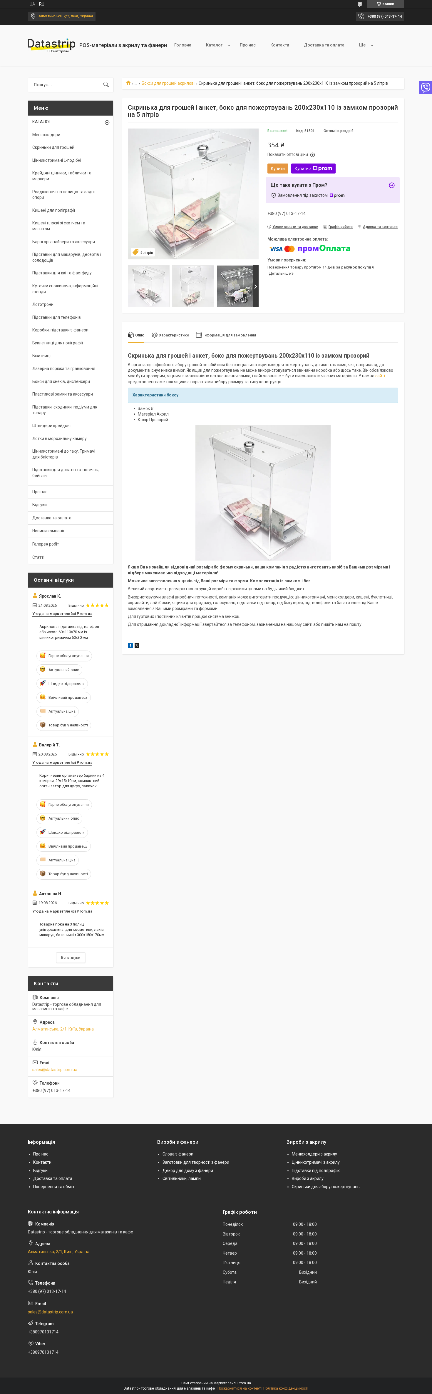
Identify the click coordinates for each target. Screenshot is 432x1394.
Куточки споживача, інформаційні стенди (65, 289)
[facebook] (130, 646)
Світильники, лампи (182, 1178)
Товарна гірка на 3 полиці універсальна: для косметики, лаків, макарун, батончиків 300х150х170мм (72, 929)
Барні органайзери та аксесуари (63, 241)
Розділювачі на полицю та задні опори (63, 194)
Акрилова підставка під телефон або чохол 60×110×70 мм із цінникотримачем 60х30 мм (69, 631)
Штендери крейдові (51, 425)
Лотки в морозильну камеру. (60, 438)
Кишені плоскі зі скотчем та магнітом (58, 226)
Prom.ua (244, 1383)
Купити (278, 168)
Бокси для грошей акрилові (168, 83)
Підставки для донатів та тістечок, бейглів (65, 472)
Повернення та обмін (53, 1186)
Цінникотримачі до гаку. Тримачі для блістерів (63, 454)
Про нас (248, 45)
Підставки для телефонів (56, 317)
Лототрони (42, 304)
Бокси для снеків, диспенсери (61, 381)
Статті (38, 557)
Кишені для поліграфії (53, 210)
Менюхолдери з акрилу (314, 1154)
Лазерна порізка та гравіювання (63, 368)
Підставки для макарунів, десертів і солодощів (66, 257)
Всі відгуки (70, 957)
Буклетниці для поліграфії (57, 343)
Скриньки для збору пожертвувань (326, 1186)
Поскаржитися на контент (239, 1388)
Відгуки (39, 504)
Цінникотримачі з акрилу (316, 1162)
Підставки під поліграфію (316, 1170)
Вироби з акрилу (308, 1178)
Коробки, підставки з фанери (60, 330)
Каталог (214, 45)
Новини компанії (48, 530)
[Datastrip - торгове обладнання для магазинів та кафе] (51, 45)
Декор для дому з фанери (188, 1170)
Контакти (279, 45)
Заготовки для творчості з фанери (196, 1162)
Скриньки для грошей (53, 147)
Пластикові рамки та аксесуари (62, 394)
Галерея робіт (45, 544)
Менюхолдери (46, 134)
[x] (137, 646)
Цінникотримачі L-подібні (56, 160)
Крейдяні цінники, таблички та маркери (61, 176)
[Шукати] (106, 85)
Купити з (303, 168)
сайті (380, 375)
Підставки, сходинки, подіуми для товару (64, 410)
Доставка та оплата (324, 45)
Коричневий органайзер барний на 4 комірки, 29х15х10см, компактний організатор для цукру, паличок (71, 780)
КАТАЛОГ (41, 121)
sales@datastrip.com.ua (54, 1069)
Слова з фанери (178, 1154)
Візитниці (41, 355)
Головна (182, 45)
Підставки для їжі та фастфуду (62, 273)
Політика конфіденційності (285, 1388)
